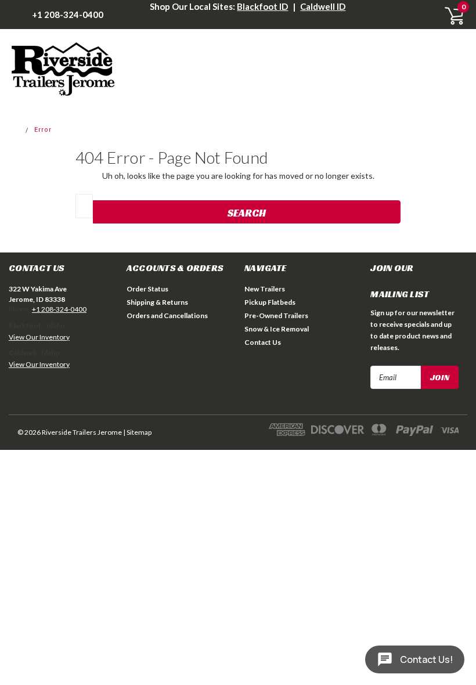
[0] (450, 14)
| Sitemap (137, 432)
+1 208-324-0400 (67, 14)
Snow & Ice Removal (276, 329)
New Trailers (264, 288)
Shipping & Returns (157, 302)
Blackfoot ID (262, 6)
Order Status (147, 288)
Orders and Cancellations (167, 315)
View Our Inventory (39, 337)
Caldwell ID (322, 6)
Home (10, 130)
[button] (58, 390)
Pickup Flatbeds (269, 302)
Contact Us (262, 342)
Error (43, 130)
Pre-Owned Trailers (276, 315)
